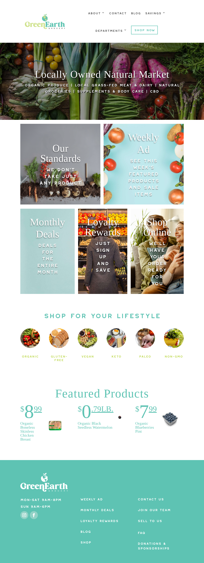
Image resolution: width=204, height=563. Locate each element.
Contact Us (151, 498)
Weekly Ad (91, 498)
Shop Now (144, 29)
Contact (118, 12)
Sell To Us (150, 520)
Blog (136, 12)
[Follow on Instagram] (24, 515)
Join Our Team (154, 509)
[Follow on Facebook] (34, 515)
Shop (85, 541)
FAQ (141, 532)
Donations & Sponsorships (154, 545)
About (94, 12)
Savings (153, 12)
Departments (109, 30)
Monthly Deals (97, 509)
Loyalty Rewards (99, 520)
